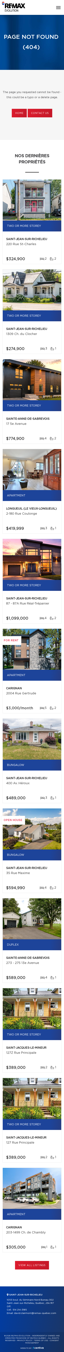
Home (19, 113)
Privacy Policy (24, 1340)
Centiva (38, 1348)
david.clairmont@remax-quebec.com (35, 1313)
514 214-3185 (20, 1310)
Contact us (40, 113)
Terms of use (41, 1340)
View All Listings (32, 1265)
